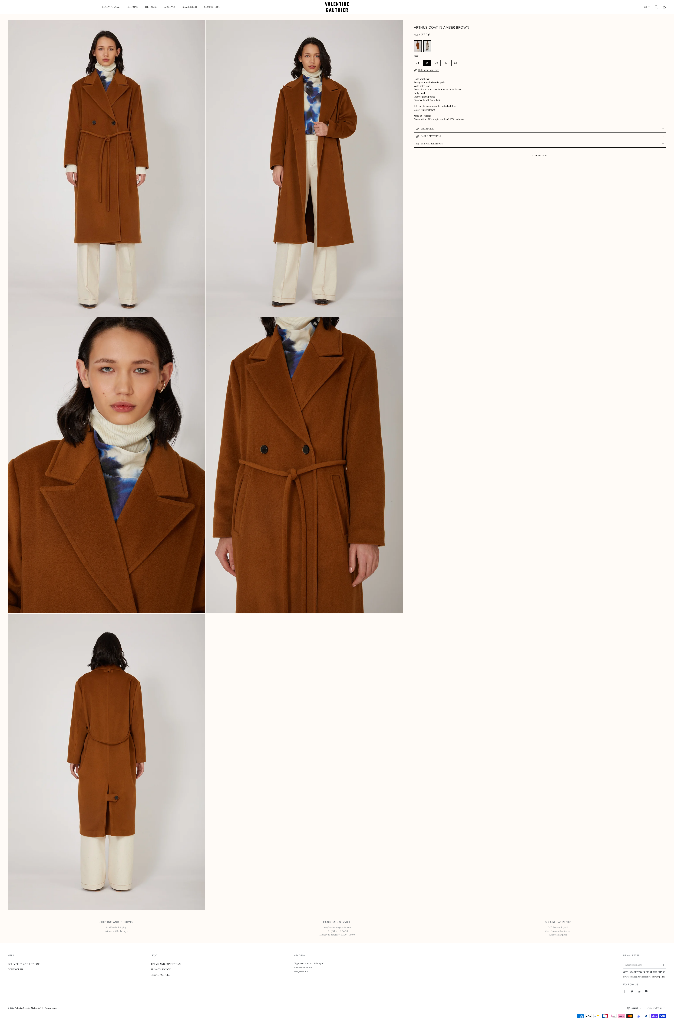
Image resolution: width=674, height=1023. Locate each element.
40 (446, 63)
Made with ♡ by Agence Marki (44, 1008)
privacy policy (658, 977)
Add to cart (540, 155)
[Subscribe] (664, 965)
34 (417, 63)
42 (455, 63)
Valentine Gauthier (22, 1008)
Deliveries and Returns (24, 964)
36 (427, 63)
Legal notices (160, 974)
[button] (656, 7)
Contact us (15, 969)
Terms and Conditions (166, 964)
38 (436, 63)
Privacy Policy (161, 969)
